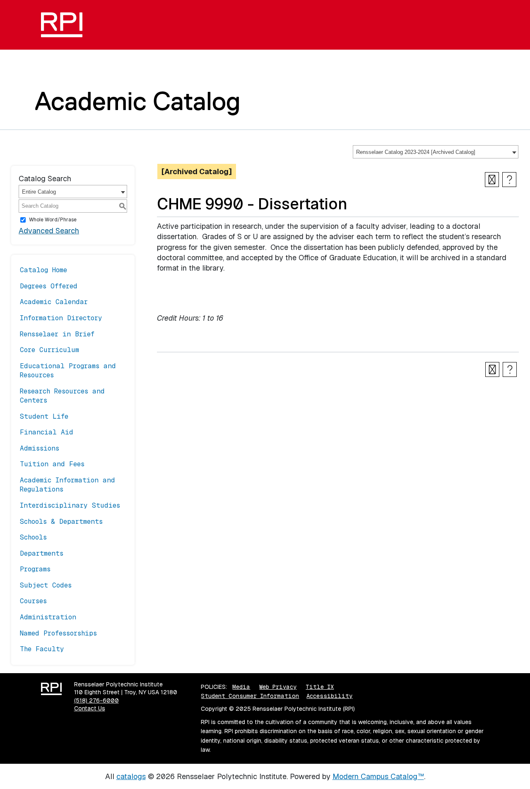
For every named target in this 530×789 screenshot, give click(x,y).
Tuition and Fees (52, 464)
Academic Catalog (138, 101)
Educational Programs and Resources (68, 370)
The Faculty (42, 649)
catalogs (131, 776)
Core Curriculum (49, 349)
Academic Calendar (54, 301)
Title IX (320, 687)
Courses (33, 601)
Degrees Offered (48, 286)
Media (241, 687)
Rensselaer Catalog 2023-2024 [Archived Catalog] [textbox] (415, 152)
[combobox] (435, 151)
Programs (35, 569)
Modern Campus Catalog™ (378, 776)
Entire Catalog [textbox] (39, 192)
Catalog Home (43, 270)
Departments (41, 553)
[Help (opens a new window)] (509, 179)
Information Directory (61, 318)
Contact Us (89, 708)
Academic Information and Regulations (67, 485)
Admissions (39, 448)
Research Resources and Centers (62, 396)
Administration (48, 617)
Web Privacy (277, 687)
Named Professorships (58, 633)
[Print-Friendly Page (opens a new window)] (492, 179)
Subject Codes (46, 585)
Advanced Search (49, 230)
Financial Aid (46, 432)
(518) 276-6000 (96, 700)
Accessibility (329, 696)
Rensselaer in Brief (57, 334)
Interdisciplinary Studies (70, 505)
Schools (33, 537)
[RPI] (65, 25)
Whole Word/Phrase (53, 219)
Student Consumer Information (250, 696)
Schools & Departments (61, 521)
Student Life (44, 416)
